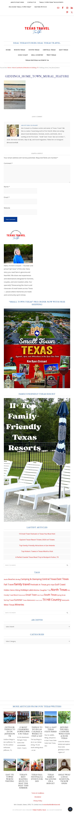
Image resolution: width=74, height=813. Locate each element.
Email (7, 197)
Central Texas (49, 579)
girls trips (50, 584)
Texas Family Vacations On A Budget (50, 779)
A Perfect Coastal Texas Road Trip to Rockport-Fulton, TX (37, 557)
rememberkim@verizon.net (51, 804)
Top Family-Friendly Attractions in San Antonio (37, 545)
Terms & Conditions (38, 793)
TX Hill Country (51, 599)
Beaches (11, 579)
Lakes (31, 590)
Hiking (17, 590)
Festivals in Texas (38, 584)
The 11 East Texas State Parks (51, 729)
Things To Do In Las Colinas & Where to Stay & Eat (37, 731)
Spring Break (61, 595)
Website (7, 208)
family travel (22, 584)
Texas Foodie (39, 600)
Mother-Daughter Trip (42, 590)
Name (7, 187)
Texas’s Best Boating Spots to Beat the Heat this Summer (23, 781)
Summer (18, 600)
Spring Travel (9, 600)
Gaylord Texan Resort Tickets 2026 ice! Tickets (37, 540)
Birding (18, 579)
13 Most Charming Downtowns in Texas (23, 730)
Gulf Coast (60, 584)
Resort (16, 595)
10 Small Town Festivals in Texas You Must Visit (37, 534)
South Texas (50, 594)
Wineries (19, 604)
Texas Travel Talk (37, 27)
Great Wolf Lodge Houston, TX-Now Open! (64, 779)
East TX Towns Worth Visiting (9, 777)
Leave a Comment (37, 116)
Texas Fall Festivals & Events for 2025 (37, 777)
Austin (6, 579)
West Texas (9, 604)
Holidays (24, 590)
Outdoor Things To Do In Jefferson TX (9, 731)
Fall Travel (9, 584)
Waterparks (65, 600)
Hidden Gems (9, 590)
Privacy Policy (38, 801)
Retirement (22, 595)
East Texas (63, 579)
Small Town (31, 594)
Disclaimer (37, 797)
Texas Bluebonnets (29, 600)
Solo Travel (40, 595)
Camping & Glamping (31, 579)
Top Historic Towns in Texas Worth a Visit (37, 551)
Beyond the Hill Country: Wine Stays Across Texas (64, 732)
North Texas (59, 590)
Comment (8, 163)
